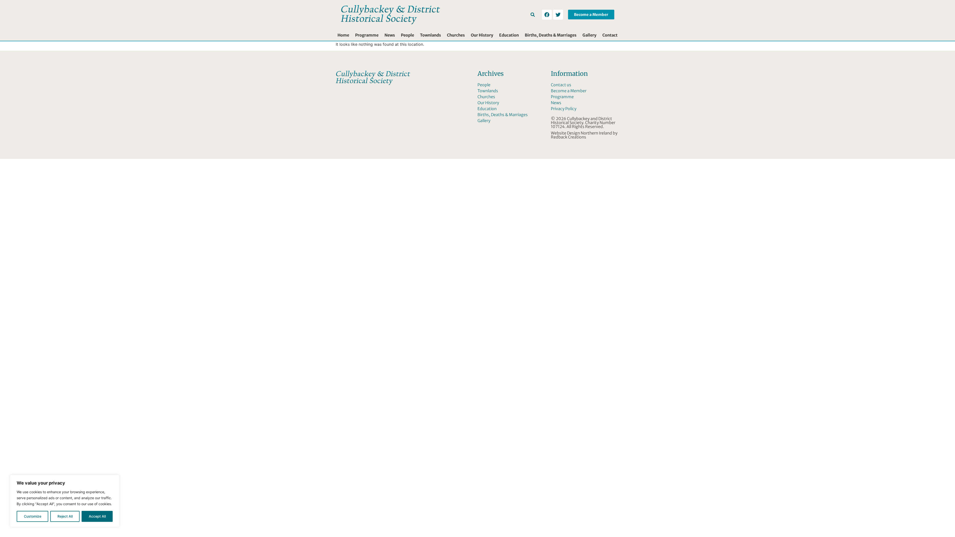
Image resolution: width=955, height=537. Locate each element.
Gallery (589, 35)
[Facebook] (547, 15)
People (407, 35)
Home (343, 35)
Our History (482, 35)
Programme (367, 35)
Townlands (430, 35)
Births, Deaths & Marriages (550, 35)
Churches (456, 35)
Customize (32, 516)
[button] (532, 14)
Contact (610, 35)
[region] (64, 501)
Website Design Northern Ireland (581, 133)
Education (509, 35)
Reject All (65, 516)
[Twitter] (558, 15)
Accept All (97, 516)
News (389, 35)
